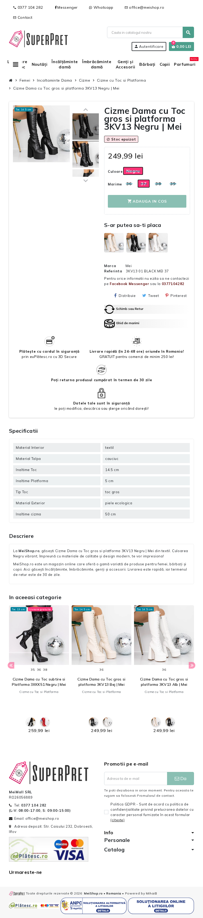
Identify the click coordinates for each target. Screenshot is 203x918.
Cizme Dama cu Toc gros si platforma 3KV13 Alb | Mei (164, 682)
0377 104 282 (28, 7)
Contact (23, 17)
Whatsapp (102, 7)
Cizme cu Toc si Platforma (38, 692)
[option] (39, 670)
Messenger (67, 7)
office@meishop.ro (144, 7)
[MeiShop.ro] (38, 38)
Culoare (113, 171)
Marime (113, 184)
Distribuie (127, 295)
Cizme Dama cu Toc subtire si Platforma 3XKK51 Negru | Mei (39, 682)
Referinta (113, 271)
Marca (110, 266)
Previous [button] (11, 665)
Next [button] (192, 665)
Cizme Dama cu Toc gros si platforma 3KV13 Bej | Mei (101, 682)
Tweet (153, 295)
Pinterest (178, 295)
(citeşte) (117, 820)
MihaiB (151, 893)
